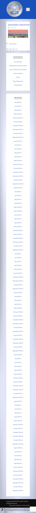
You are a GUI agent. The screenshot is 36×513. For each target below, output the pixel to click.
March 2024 (17, 160)
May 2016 (16, 459)
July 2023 (17, 191)
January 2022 (17, 234)
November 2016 (17, 436)
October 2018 (17, 347)
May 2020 (17, 300)
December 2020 (17, 277)
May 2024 (17, 152)
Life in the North (18, 73)
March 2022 (17, 226)
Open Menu (28, 9)
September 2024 (17, 137)
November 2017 (17, 389)
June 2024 (17, 149)
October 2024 (17, 133)
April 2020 (17, 304)
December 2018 (17, 339)
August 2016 (17, 448)
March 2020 (17, 308)
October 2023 (17, 180)
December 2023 (17, 172)
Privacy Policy (26, 505)
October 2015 (16, 486)
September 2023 (17, 184)
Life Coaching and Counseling (18, 69)
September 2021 (17, 250)
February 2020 (17, 312)
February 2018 (17, 378)
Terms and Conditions (15, 505)
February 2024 (17, 164)
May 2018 (17, 366)
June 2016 (17, 455)
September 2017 (17, 397)
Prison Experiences (18, 81)
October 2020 (17, 284)
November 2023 (17, 176)
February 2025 (17, 118)
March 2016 (17, 467)
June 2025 (17, 106)
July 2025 (17, 102)
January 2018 (17, 382)
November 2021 (17, 242)
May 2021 (17, 261)
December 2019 (17, 319)
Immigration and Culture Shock (18, 65)
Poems (18, 77)
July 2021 (17, 253)
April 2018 (17, 370)
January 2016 (17, 475)
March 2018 (17, 374)
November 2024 (17, 129)
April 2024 (17, 156)
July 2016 (17, 451)
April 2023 (17, 203)
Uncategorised (18, 85)
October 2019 (17, 327)
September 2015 (17, 490)
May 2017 (17, 413)
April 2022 (17, 222)
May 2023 (17, 199)
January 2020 (17, 316)
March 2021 (17, 269)
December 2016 (17, 432)
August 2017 (17, 401)
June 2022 (17, 215)
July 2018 (17, 358)
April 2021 (17, 265)
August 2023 (17, 187)
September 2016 (16, 444)
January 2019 (17, 335)
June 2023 (17, 195)
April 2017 (17, 416)
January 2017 (17, 428)
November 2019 (17, 323)
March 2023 (17, 207)
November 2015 (17, 482)
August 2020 (17, 292)
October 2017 (17, 393)
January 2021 (17, 273)
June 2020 (17, 296)
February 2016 (17, 471)
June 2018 (17, 362)
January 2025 (17, 121)
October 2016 (17, 440)
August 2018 (17, 354)
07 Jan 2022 (13, 28)
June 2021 (17, 257)
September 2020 (17, 288)
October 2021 (17, 246)
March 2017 (17, 420)
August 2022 (17, 211)
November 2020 (17, 281)
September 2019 (17, 331)
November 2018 (17, 343)
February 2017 (17, 424)
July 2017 (17, 405)
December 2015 (17, 479)
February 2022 (17, 230)
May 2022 (17, 218)
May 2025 (17, 110)
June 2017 (17, 409)
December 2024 (17, 125)
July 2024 (17, 145)
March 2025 (17, 114)
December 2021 (17, 238)
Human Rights (18, 61)
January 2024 (17, 168)
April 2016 (17, 463)
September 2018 (17, 350)
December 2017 (17, 385)
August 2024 (17, 141)
